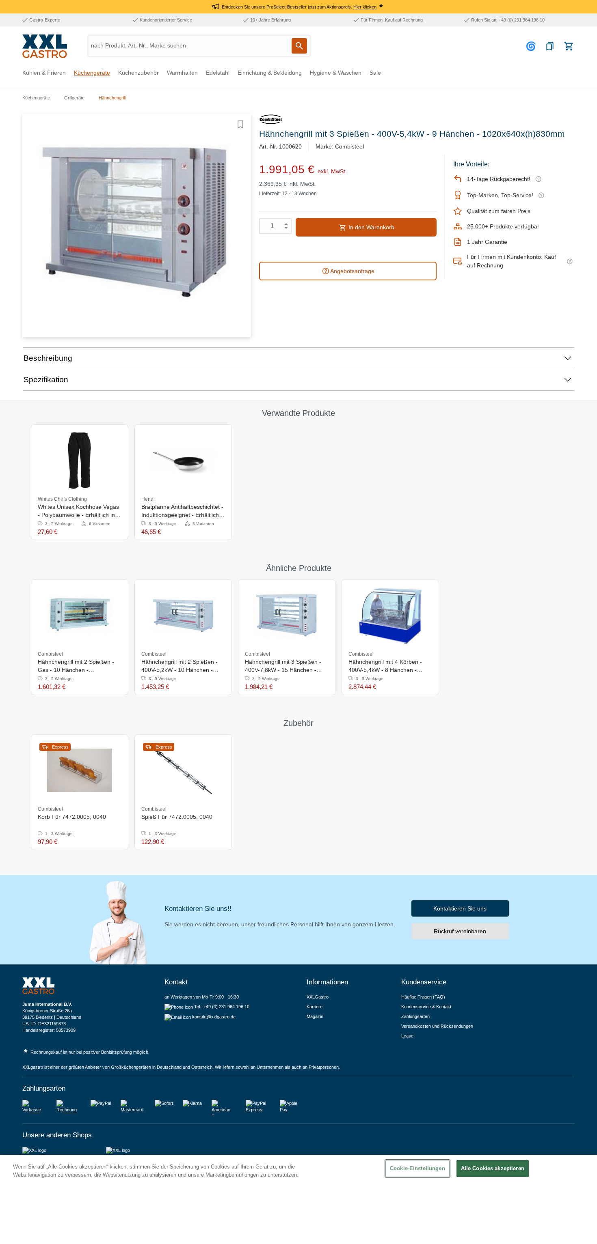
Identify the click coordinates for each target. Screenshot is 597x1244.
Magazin (315, 1016)
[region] (298, 1199)
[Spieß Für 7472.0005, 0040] (183, 770)
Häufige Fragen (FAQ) (423, 996)
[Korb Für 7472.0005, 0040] (79, 770)
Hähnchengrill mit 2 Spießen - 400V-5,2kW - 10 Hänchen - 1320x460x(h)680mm (179, 666)
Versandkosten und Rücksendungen (437, 1026)
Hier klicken (364, 6)
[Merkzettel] (550, 46)
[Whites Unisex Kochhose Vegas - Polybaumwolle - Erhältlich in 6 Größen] (79, 460)
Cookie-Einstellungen (417, 1168)
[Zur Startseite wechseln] (44, 46)
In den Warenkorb (370, 227)
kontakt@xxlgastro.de (214, 1016)
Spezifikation (46, 379)
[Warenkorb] (568, 46)
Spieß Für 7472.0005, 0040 (176, 817)
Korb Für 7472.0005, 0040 (72, 817)
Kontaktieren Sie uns (460, 908)
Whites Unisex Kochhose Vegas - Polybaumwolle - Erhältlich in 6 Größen (79, 511)
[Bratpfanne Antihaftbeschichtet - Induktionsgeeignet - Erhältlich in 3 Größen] (183, 460)
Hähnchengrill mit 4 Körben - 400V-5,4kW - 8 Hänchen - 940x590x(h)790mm (385, 666)
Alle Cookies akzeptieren (492, 1168)
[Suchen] (299, 46)
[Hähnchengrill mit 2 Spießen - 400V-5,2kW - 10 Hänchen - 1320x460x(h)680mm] (183, 615)
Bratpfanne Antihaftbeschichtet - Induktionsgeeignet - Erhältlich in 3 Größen (183, 511)
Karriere (314, 1006)
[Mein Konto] (532, 46)
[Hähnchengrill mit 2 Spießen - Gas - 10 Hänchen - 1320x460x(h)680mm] (79, 615)
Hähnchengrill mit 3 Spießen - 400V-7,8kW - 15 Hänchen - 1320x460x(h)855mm (283, 666)
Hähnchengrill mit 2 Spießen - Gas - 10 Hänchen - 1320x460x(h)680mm (76, 666)
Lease (407, 1035)
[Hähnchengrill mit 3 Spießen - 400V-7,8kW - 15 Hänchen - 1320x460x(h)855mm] (286, 615)
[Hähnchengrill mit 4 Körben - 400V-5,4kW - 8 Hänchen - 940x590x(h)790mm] (390, 615)
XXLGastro (318, 996)
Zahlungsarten (415, 1016)
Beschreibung (48, 358)
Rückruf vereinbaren (460, 931)
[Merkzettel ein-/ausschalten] (240, 125)
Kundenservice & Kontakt (426, 1006)
